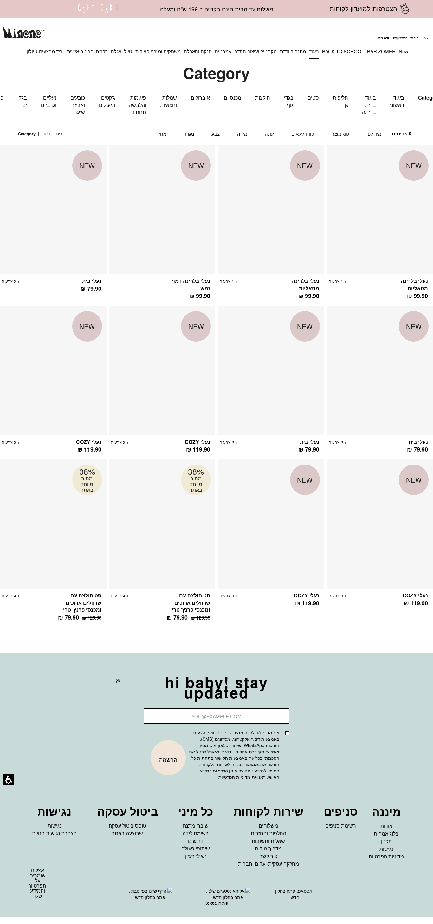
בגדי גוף (289, 101)
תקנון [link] (386, 841)
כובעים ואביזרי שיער (77, 105)
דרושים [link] (196, 840)
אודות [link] (386, 826)
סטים (313, 97)
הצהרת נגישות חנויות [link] (54, 833)
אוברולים (200, 97)
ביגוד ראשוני (397, 101)
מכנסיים (232, 97)
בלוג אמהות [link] (386, 833)
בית (58, 134)
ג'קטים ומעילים (107, 101)
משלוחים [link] (268, 825)
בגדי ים (22, 101)
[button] (414, 33)
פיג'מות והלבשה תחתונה (137, 105)
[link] (98, 13)
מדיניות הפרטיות (234, 777)
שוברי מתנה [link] (196, 825)
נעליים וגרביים (48, 101)
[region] (45, 134)
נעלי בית (91, 280)
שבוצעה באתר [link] (127, 833)
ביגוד (45, 134)
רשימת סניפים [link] (340, 825)
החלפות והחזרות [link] (268, 833)
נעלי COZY (197, 442)
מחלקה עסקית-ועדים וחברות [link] (268, 863)
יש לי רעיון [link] (195, 856)
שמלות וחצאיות (168, 101)
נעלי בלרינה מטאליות (414, 284)
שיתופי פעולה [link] (195, 848)
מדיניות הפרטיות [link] (386, 856)
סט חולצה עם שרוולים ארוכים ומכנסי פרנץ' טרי (191, 603)
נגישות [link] (386, 848)
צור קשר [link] (268, 856)
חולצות (262, 97)
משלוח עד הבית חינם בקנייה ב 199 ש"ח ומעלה (216, 9)
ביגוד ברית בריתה (369, 105)
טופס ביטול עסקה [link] (127, 825)
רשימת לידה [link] (196, 833)
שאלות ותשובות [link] (268, 840)
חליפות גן (340, 101)
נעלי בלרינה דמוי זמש (191, 284)
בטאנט (211, 903)
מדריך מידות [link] (268, 848)
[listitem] (271, 225)
